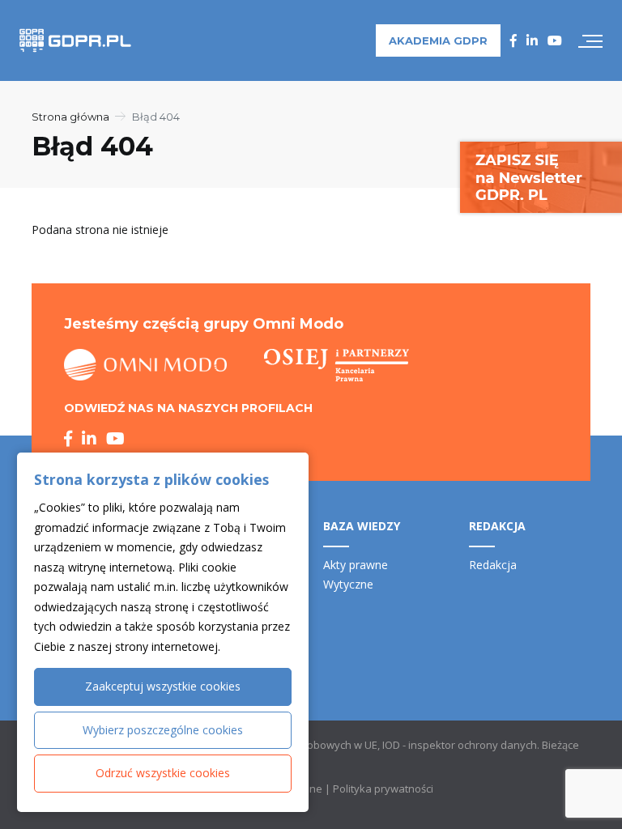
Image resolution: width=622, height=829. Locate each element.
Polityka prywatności (383, 788)
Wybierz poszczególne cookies (163, 730)
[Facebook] (513, 40)
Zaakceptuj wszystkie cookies (163, 686)
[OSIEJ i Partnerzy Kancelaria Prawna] (336, 365)
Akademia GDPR (438, 40)
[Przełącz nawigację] (590, 40)
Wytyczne (348, 584)
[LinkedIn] (532, 40)
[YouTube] (554, 40)
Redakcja (493, 564)
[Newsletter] (541, 176)
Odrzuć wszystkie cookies (163, 772)
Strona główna (70, 116)
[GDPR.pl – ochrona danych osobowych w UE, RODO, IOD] (75, 40)
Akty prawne (355, 564)
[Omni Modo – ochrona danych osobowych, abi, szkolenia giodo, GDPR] (146, 365)
